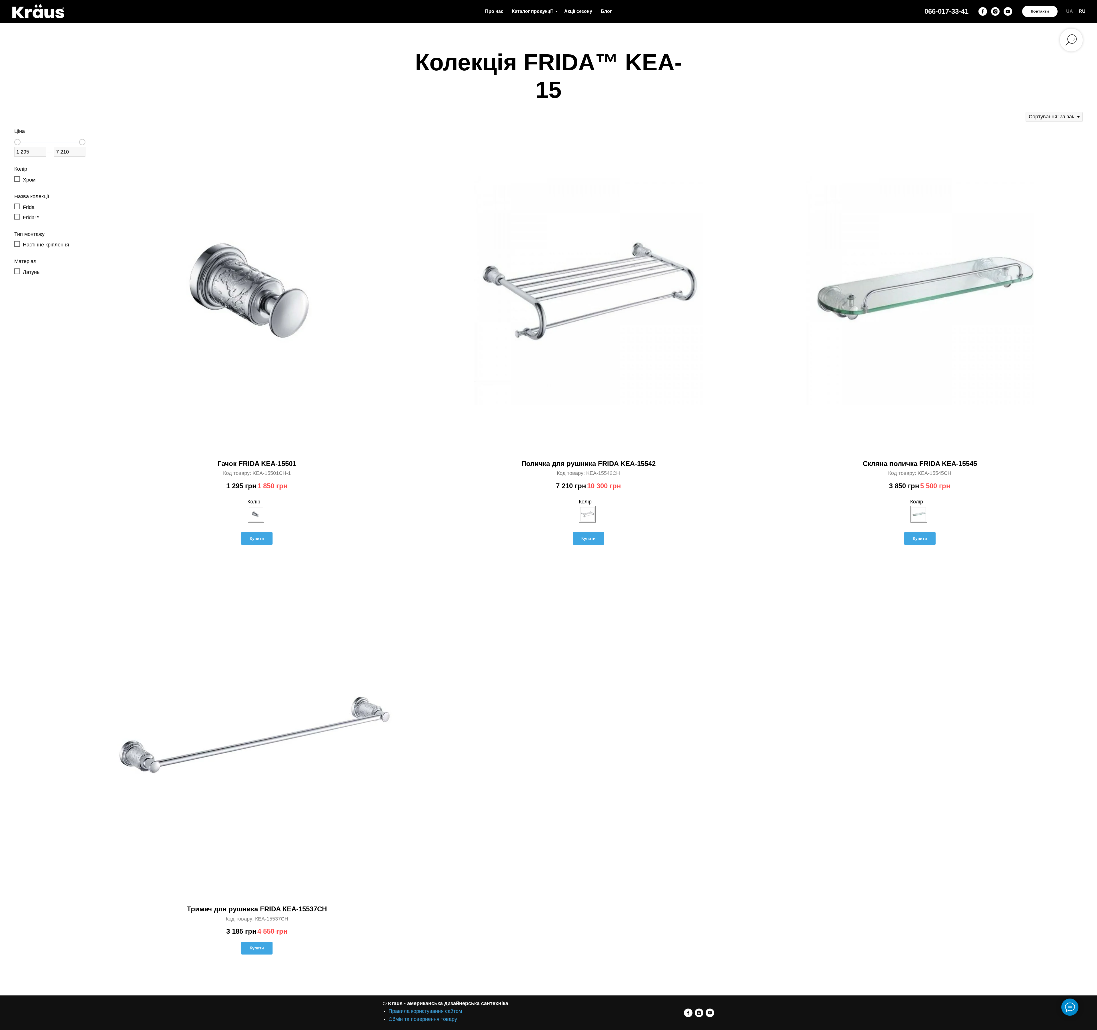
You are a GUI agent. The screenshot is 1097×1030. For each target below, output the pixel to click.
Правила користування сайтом (425, 1011)
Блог (606, 11)
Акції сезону (578, 11)
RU (1082, 11)
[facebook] (982, 11)
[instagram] (995, 11)
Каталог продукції (533, 11)
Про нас (494, 11)
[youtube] (1008, 11)
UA (1069, 11)
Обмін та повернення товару (423, 1019)
